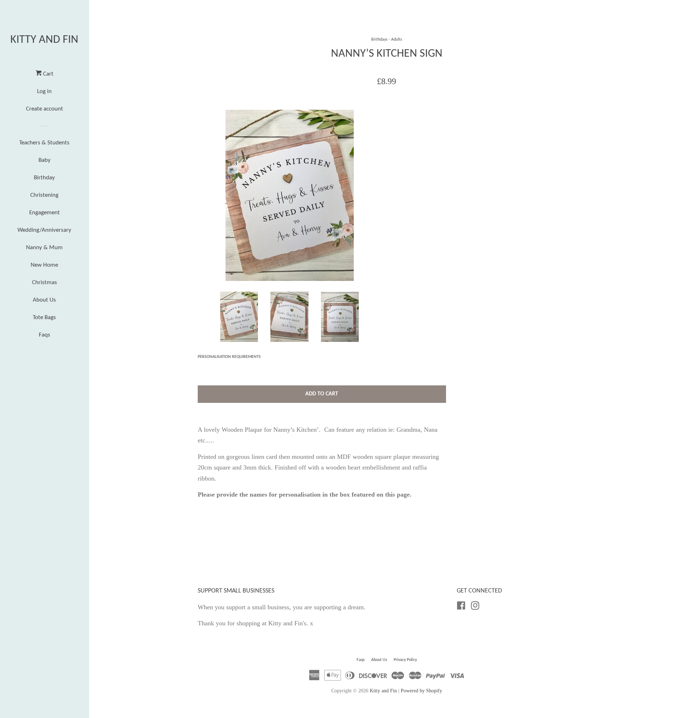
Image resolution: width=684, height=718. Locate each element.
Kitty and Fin (44, 40)
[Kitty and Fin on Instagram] (475, 606)
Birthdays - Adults (386, 39)
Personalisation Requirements (229, 357)
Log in (44, 91)
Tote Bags (44, 317)
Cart (47, 74)
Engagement (44, 213)
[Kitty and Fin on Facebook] (461, 606)
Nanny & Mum (44, 248)
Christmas (44, 282)
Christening (44, 195)
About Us (44, 300)
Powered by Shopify (421, 690)
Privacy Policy (405, 660)
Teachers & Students (44, 143)
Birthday (44, 178)
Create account (44, 109)
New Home (44, 265)
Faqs (44, 335)
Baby (44, 160)
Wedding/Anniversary (44, 230)
